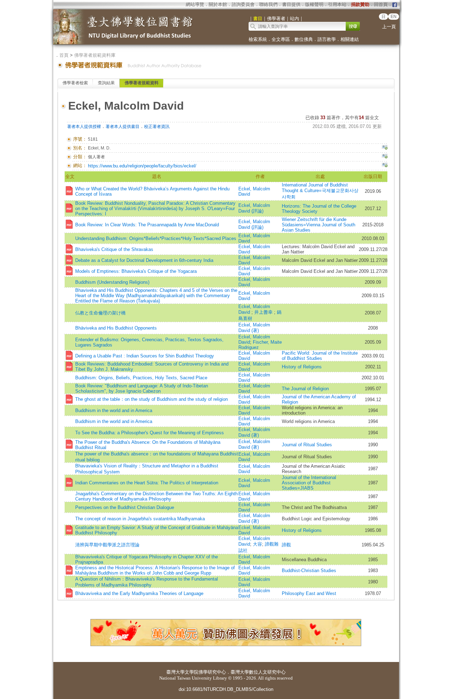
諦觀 (286, 544)
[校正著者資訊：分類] (384, 156)
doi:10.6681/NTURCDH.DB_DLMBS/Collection (226, 689)
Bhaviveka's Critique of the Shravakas (114, 249)
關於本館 (218, 4)
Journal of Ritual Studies (307, 444)
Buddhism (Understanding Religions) (112, 282)
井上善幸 (264, 312)
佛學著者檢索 (75, 82)
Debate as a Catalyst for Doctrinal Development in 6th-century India (144, 260)
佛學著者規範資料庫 (94, 55)
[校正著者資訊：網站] (384, 165)
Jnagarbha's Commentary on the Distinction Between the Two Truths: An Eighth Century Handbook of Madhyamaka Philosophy (156, 496)
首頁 (64, 55)
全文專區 (281, 39)
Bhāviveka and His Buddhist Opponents (116, 328)
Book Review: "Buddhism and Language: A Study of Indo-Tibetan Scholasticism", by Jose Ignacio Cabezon (141, 388)
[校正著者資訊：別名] (384, 148)
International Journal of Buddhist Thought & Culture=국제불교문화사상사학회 (320, 191)
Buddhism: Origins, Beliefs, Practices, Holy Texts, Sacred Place (141, 377)
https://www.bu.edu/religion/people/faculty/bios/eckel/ (142, 165)
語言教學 (326, 39)
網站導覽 (195, 4)
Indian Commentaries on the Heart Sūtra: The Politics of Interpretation (146, 482)
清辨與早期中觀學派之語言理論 (107, 544)
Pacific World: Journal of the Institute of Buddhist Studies (320, 355)
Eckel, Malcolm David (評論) (254, 208)
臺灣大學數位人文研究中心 (258, 672)
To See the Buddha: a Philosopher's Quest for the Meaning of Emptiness (149, 432)
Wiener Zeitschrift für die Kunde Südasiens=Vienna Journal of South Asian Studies (318, 225)
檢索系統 (258, 39)
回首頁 (381, 4)
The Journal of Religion (305, 388)
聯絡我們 (268, 4)
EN (394, 16)
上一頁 (389, 26)
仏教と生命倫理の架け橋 (100, 312)
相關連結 (349, 39)
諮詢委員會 (243, 4)
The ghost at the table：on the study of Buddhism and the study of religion (151, 399)
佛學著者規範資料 (142, 82)
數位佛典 (304, 39)
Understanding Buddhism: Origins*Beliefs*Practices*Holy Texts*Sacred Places (155, 238)
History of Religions (302, 366)
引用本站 (337, 4)
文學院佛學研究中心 (205, 672)
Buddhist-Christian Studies (309, 570)
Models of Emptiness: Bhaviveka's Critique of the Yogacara (136, 271)
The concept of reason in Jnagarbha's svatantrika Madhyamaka (140, 518)
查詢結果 (106, 82)
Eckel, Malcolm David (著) (254, 327)
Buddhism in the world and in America (113, 410)
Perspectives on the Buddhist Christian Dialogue (124, 507)
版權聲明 (314, 4)
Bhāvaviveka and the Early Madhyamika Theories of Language (139, 593)
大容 (257, 544)
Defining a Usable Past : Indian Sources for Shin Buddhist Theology (144, 355)
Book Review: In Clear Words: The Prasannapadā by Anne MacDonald (147, 224)
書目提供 (291, 4)
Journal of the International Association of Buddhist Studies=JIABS (309, 483)
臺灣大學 (175, 672)
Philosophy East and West (309, 593)
